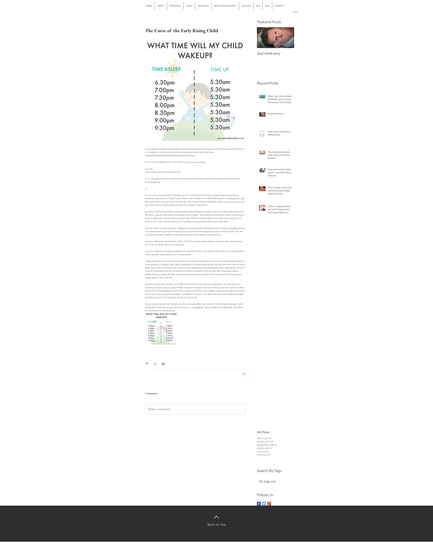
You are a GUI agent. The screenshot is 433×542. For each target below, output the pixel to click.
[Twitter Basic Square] (264, 504)
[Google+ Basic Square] (269, 504)
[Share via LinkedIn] (163, 363)
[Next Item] (288, 37)
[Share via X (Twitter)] (155, 363)
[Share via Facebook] (146, 363)
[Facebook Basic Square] (259, 504)
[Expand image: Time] (161, 328)
